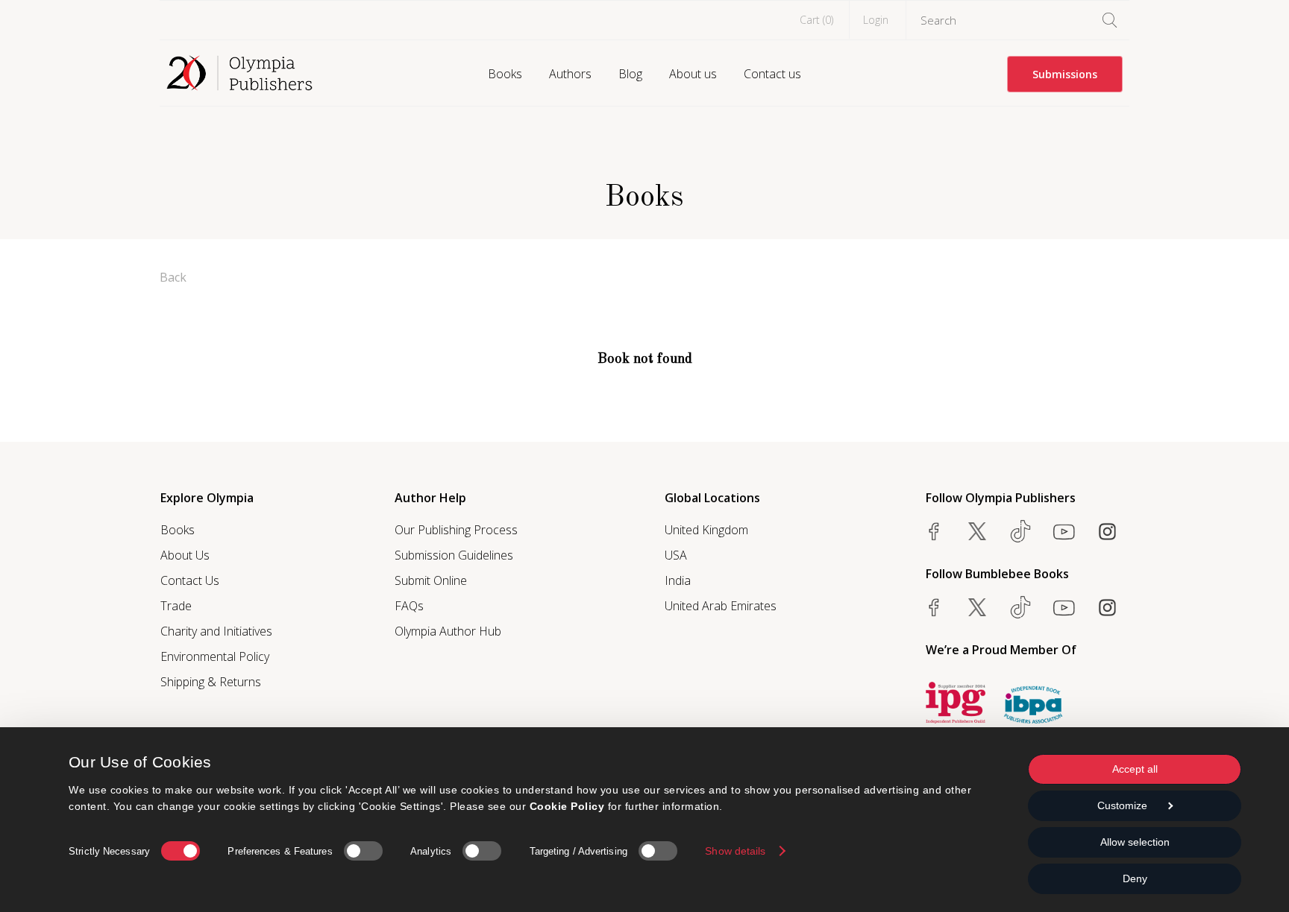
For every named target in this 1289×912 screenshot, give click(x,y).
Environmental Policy (214, 656)
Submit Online (431, 580)
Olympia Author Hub (448, 631)
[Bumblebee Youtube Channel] (1064, 607)
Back (173, 277)
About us (693, 74)
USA (676, 555)
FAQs (409, 606)
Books (505, 74)
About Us (185, 555)
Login (875, 20)
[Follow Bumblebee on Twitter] (977, 607)
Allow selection (1135, 842)
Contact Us (189, 580)
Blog (630, 74)
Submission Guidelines (454, 555)
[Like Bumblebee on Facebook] (934, 607)
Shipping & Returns (210, 682)
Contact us (772, 74)
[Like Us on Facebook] (934, 531)
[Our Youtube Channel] (1064, 531)
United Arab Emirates (721, 606)
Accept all (1135, 769)
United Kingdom (706, 530)
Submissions (1064, 74)
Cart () (816, 20)
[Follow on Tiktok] (1020, 607)
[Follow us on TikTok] (1020, 531)
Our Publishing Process (456, 530)
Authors (570, 74)
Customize (1122, 805)
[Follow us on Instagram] (1107, 531)
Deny (1135, 878)
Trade (176, 606)
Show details (735, 851)
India (678, 580)
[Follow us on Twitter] (977, 531)
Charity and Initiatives (216, 631)
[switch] (363, 851)
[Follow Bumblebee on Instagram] (1107, 607)
